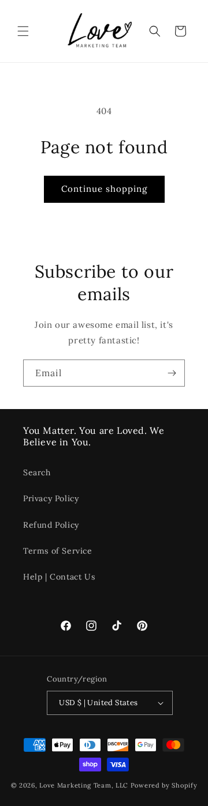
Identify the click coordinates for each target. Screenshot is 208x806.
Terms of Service (57, 551)
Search (37, 472)
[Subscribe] (171, 373)
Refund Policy (51, 525)
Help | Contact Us (59, 577)
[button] (23, 31)
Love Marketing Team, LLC (83, 785)
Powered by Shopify (164, 785)
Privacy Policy (51, 498)
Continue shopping (104, 188)
